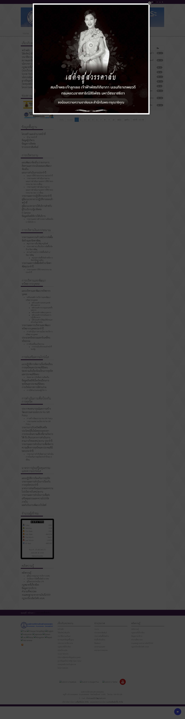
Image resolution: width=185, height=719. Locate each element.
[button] (150, 3)
